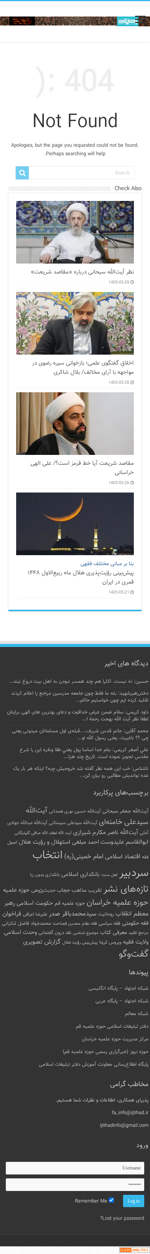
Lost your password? (122, 1218)
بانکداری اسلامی (80, 874)
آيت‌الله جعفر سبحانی (125, 811)
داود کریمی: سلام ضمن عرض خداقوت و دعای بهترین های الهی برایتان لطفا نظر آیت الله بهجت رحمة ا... (77, 715)
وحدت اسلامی (20, 932)
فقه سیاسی (109, 923)
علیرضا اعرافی (35, 914)
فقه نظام (89, 924)
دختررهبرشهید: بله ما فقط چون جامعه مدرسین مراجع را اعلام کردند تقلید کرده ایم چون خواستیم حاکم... (79, 697)
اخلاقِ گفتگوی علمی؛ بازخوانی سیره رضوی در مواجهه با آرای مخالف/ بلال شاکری (83, 367)
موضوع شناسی (85, 933)
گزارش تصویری (42, 942)
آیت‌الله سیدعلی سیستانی (73, 823)
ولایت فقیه (135, 942)
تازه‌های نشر (125, 889)
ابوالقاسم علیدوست (124, 842)
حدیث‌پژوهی (43, 890)
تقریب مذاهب (87, 890)
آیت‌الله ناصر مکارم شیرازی (105, 833)
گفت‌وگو (133, 954)
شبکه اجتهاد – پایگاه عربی (121, 1001)
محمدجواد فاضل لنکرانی (26, 923)
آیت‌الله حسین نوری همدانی (75, 811)
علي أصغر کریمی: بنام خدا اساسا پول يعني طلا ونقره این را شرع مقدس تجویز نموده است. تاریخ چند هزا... (84, 753)
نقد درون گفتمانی (55, 933)
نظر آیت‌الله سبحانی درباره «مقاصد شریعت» (82, 272)
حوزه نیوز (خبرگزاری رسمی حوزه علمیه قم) (105, 1052)
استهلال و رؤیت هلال (44, 842)
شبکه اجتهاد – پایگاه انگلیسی (118, 988)
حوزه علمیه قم (70, 903)
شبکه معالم (136, 1014)
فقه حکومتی (135, 923)
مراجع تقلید (138, 932)
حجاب (63, 890)
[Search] (22, 172)
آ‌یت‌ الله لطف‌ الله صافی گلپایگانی (43, 833)
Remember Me (92, 1201)
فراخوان (11, 914)
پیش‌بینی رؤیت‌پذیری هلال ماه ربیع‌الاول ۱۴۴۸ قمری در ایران (81, 573)
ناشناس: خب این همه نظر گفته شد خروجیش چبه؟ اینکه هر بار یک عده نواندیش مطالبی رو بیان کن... (80, 772)
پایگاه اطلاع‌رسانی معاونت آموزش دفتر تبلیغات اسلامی (93, 1064)
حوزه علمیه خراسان (117, 903)
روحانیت (106, 914)
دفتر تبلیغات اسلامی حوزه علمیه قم (112, 1026)
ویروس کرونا (110, 942)
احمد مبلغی (85, 842)
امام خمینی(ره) (83, 856)
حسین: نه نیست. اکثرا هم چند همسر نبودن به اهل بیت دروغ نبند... (78, 681)
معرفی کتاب (113, 932)
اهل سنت (109, 875)
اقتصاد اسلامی (122, 857)
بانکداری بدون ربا (45, 874)
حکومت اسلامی (35, 903)
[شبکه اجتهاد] (75, 22)
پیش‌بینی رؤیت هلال (80, 942)
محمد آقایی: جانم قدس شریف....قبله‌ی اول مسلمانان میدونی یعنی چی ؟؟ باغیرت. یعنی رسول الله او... (80, 734)
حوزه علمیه (16, 890)
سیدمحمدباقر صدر (73, 914)
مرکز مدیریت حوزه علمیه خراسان (115, 1039)
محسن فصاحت (66, 923)
